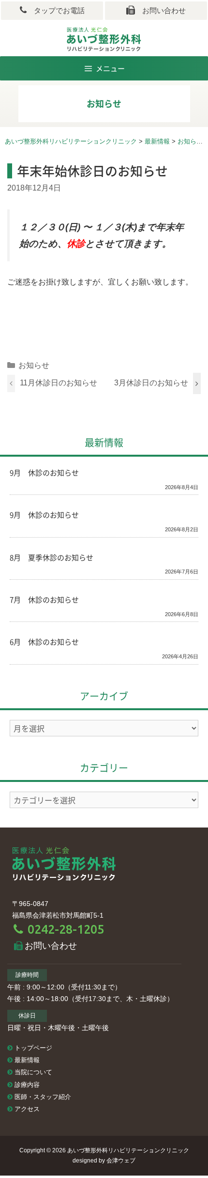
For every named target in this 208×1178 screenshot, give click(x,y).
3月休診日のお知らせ (151, 383)
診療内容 (27, 1085)
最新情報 (27, 1060)
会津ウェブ (120, 1160)
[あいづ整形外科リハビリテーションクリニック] (64, 863)
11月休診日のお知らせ (58, 383)
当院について (33, 1072)
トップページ (33, 1048)
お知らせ (33, 365)
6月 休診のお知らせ (44, 642)
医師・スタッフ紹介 (43, 1097)
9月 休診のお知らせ (44, 472)
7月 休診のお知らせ (44, 599)
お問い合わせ (160, 10)
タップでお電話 (56, 10)
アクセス (27, 1109)
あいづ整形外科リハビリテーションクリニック (128, 1150)
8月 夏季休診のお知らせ (51, 557)
